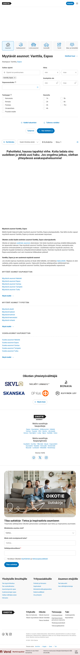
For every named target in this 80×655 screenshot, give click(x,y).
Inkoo (55, 433)
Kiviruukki (43, 446)
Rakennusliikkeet (38, 592)
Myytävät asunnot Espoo (11, 281)
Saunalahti (29, 446)
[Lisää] (37, 87)
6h (65, 102)
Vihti (39, 431)
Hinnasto (5, 598)
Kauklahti (27, 444)
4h (47, 108)
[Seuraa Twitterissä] (40, 457)
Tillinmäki (40, 444)
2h (47, 102)
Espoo (19, 62)
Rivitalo (8, 102)
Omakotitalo (9, 108)
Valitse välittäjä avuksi (9, 595)
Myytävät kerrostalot (9, 317)
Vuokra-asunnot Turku (10, 351)
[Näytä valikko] (77, 3)
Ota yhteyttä (37, 595)
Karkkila (49, 433)
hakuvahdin (61, 261)
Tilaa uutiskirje (11, 565)
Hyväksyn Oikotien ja (27, 559)
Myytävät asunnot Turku (11, 290)
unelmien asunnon (23, 243)
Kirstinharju (51, 448)
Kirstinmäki (51, 446)
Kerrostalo (9, 98)
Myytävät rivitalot (8, 320)
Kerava (26, 433)
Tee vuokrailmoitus (8, 586)
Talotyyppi (6, 95)
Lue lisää (76, 651)
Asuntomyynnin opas (9, 589)
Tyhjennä (30, 131)
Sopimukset (37, 586)
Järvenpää (51, 431)
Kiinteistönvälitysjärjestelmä (42, 589)
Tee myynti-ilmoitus (8, 583)
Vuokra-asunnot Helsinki (11, 340)
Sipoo (44, 433)
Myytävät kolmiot (8, 315)
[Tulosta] (77, 142)
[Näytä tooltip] (15, 82)
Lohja (39, 433)
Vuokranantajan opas (9, 592)
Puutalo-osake (10, 112)
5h (65, 98)
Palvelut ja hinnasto (39, 583)
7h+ (65, 105)
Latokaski (35, 448)
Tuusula (34, 431)
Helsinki (52, 429)
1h (47, 98)
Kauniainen (35, 429)
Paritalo (8, 105)
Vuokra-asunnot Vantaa (10, 345)
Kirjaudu (70, 3)
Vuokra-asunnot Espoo (10, 343)
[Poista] (15, 78)
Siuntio (44, 431)
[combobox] (21, 72)
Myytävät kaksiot (8, 312)
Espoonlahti (53, 444)
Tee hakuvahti (62, 583)
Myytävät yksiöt (8, 309)
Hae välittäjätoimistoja (65, 586)
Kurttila (33, 444)
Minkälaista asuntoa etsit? (14, 528)
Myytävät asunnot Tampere (12, 287)
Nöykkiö (36, 446)
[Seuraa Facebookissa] (33, 457)
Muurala (28, 448)
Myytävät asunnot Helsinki (12, 278)
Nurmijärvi (32, 433)
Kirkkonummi (44, 429)
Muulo (46, 444)
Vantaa (28, 431)
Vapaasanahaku (8, 82)
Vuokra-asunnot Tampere (11, 348)
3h (47, 105)
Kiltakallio (43, 448)
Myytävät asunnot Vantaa (11, 284)
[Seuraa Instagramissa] (46, 457)
